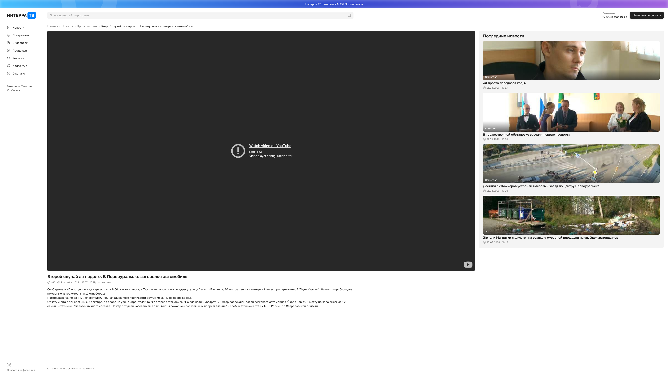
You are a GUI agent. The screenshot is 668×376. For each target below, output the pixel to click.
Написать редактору (647, 15)
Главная (52, 26)
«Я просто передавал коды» (505, 83)
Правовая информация (21, 370)
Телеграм (27, 86)
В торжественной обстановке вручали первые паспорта (526, 134)
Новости (67, 26)
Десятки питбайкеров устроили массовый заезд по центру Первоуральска (541, 186)
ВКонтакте (13, 86)
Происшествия (87, 26)
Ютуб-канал (14, 90)
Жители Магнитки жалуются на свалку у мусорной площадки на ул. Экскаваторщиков (550, 237)
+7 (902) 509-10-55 (614, 16)
